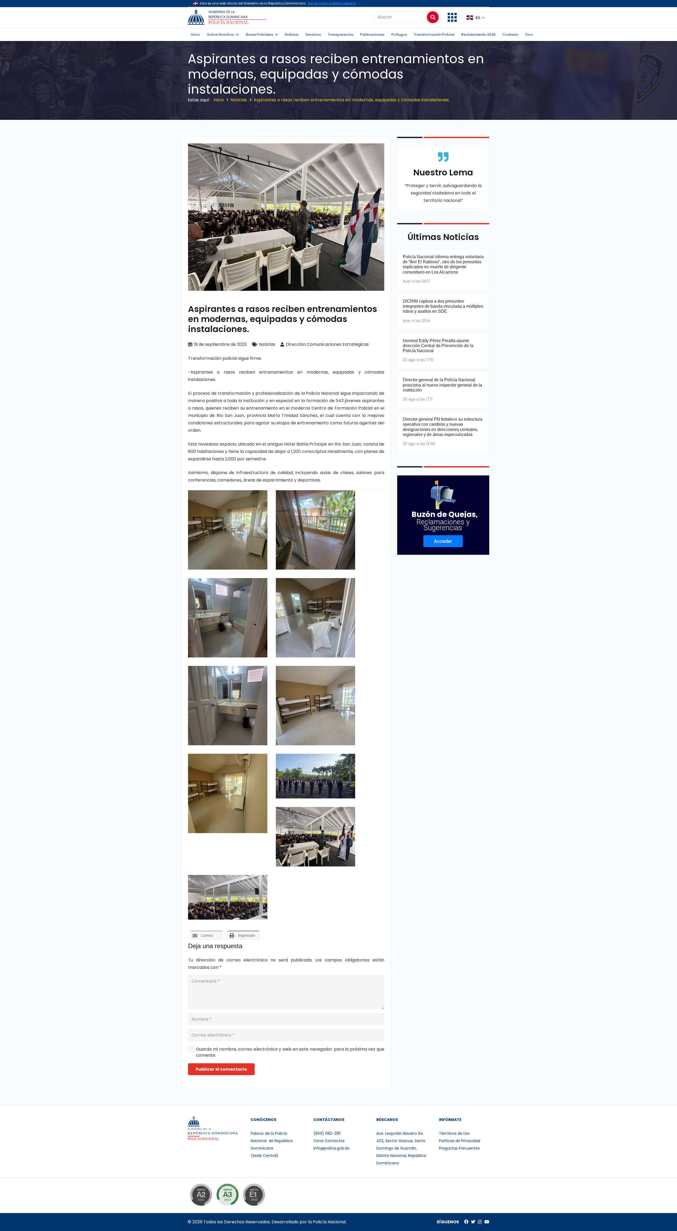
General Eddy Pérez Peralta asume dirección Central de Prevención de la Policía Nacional (438, 345)
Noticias (267, 344)
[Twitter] (473, 1222)
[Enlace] (228, 17)
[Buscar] (433, 17)
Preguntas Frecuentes (459, 1148)
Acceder (443, 541)
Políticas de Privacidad (459, 1140)
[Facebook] (466, 1222)
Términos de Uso (454, 1133)
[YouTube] (486, 1222)
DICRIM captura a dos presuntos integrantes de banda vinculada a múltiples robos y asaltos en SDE (443, 306)
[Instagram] (480, 1222)
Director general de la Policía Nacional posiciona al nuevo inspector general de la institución (442, 385)
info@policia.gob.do (331, 1148)
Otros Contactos (329, 1140)
